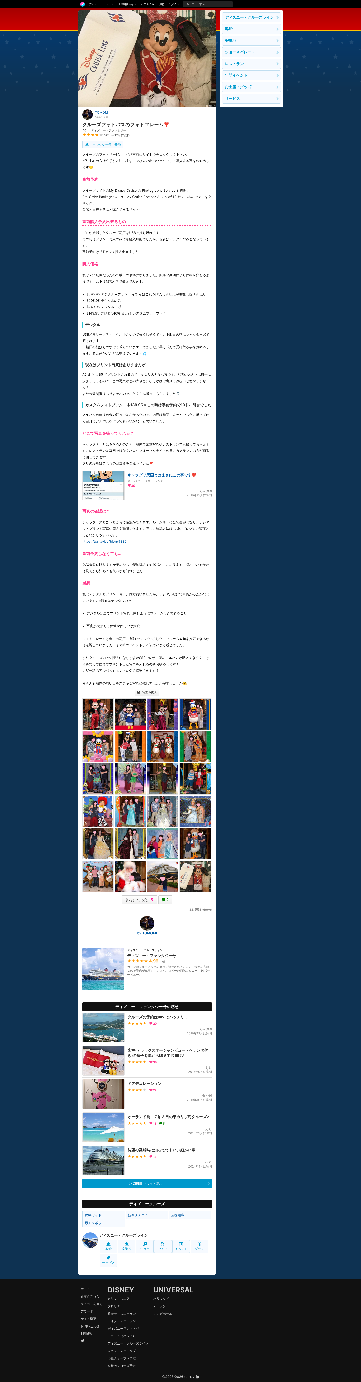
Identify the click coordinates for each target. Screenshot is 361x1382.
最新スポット (95, 1223)
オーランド (161, 1306)
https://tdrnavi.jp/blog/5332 (104, 541)
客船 (108, 1249)
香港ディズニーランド (123, 1314)
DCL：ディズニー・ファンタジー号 (105, 130)
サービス (108, 1263)
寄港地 (126, 1249)
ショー (145, 1249)
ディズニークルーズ (101, 4)
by (147, 933)
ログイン (173, 4)
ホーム (85, 1289)
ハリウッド (161, 1299)
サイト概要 (88, 1319)
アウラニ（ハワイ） (122, 1336)
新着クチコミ (138, 1215)
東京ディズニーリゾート (125, 1351)
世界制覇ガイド (127, 4)
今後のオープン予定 (122, 1358)
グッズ (199, 1249)
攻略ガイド (93, 1215)
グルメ (163, 1249)
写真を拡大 (149, 692)
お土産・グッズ (238, 87)
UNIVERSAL (173, 1290)
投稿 (161, 4)
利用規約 (87, 1334)
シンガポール (162, 1314)
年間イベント (236, 75)
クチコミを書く (92, 1304)
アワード (87, 1311)
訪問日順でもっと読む (146, 1184)
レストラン (234, 64)
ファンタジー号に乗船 (105, 145)
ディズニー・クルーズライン (123, 1235)
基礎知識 (177, 1215)
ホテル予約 (147, 4)
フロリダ (114, 1306)
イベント (181, 1249)
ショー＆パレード (240, 52)
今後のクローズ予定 (122, 1366)
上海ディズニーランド (123, 1321)
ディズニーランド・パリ (125, 1329)
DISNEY (121, 1290)
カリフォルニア (119, 1299)
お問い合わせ (90, 1326)
